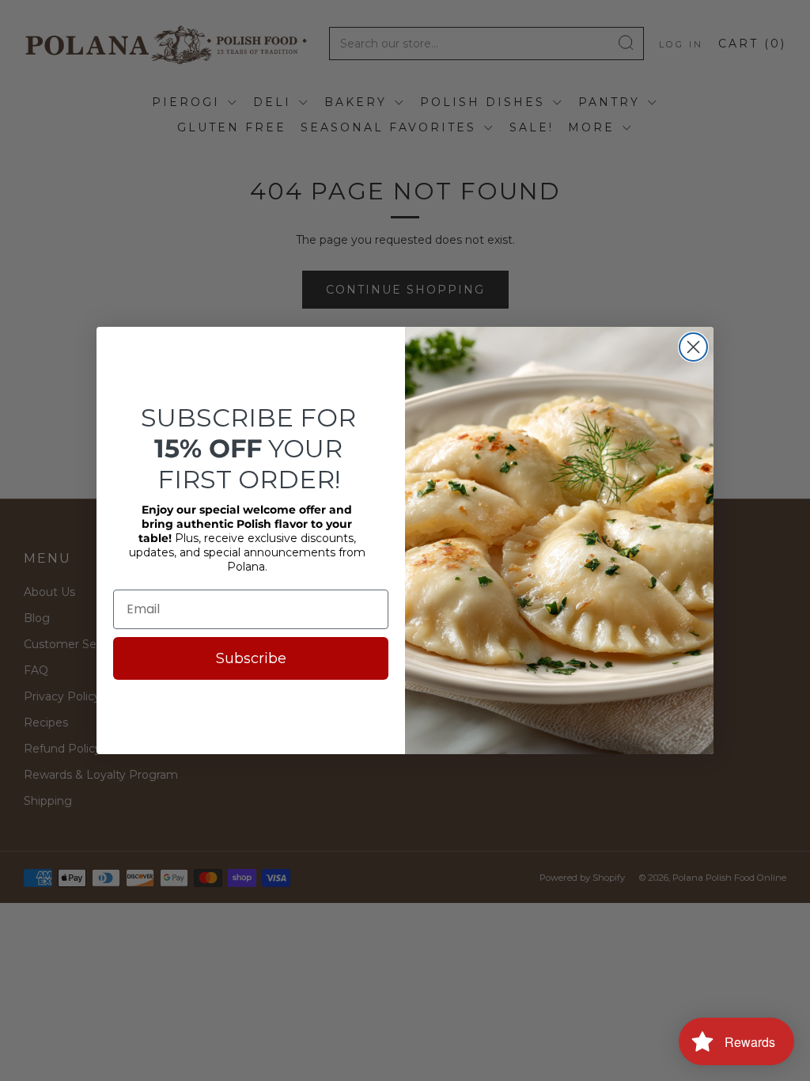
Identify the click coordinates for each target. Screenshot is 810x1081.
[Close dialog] (693, 347)
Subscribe (251, 658)
